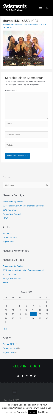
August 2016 (8, 242)
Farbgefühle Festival (12, 214)
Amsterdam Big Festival (13, 202)
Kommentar (11, 90)
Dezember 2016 (10, 237)
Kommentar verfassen (12, 25)
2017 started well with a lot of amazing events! (23, 206)
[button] (40, 8)
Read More (43, 412)
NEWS (5, 218)
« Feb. (5, 329)
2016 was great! (10, 210)
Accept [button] (32, 412)
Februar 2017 (8, 233)
